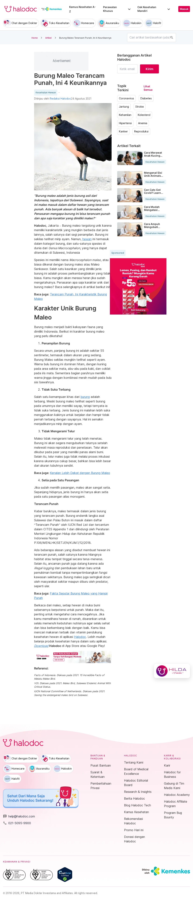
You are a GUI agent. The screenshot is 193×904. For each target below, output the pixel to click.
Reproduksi (141, 131)
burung (85, 397)
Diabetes (146, 98)
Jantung (124, 106)
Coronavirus (126, 98)
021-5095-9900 (17, 823)
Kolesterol (144, 114)
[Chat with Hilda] (172, 671)
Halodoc (80, 637)
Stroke (139, 106)
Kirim (149, 69)
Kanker (123, 131)
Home (34, 37)
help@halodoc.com (19, 816)
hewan (87, 239)
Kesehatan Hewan (46, 92)
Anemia (142, 123)
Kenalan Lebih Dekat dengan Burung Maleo (80, 473)
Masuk (184, 9)
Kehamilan (125, 114)
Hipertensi (125, 123)
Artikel (48, 37)
